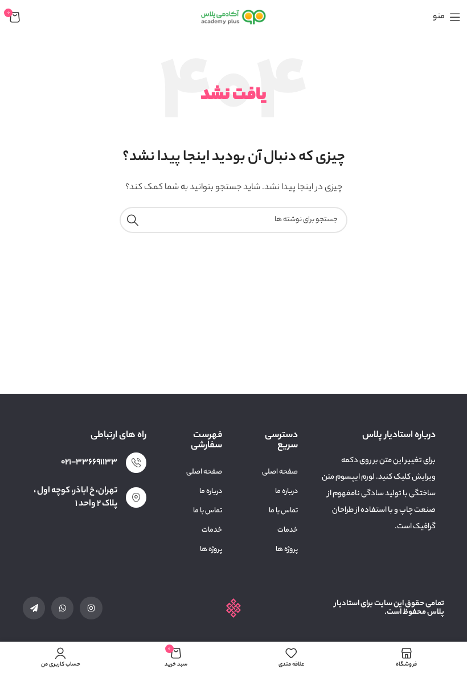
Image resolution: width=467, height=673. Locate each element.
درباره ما (286, 491)
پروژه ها (287, 550)
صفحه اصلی (280, 472)
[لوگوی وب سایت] (234, 16)
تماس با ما (283, 511)
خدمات (287, 530)
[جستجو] (133, 220)
